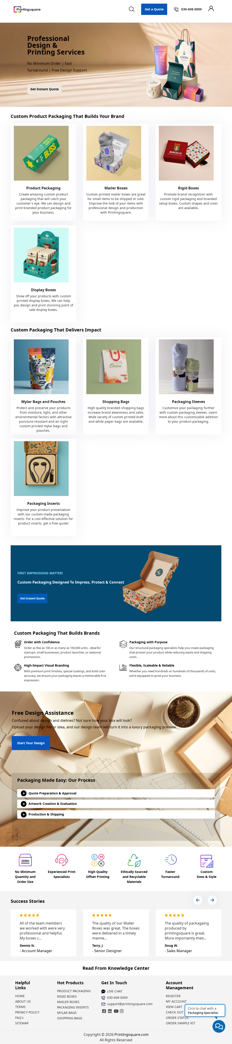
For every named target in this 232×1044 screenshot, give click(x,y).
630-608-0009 (117, 997)
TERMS (20, 1007)
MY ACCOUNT (176, 1001)
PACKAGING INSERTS (73, 1007)
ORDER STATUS (177, 1017)
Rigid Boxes (188, 188)
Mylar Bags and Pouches (43, 401)
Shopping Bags (115, 401)
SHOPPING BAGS (69, 1018)
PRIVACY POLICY (27, 1012)
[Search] (131, 9)
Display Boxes (43, 289)
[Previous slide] (197, 900)
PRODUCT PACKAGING (74, 991)
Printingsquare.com (131, 1034)
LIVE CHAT (114, 991)
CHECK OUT (175, 1012)
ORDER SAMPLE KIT (180, 1023)
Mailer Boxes (116, 188)
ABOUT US (23, 1001)
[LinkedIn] (116, 1010)
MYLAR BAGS (67, 1013)
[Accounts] (213, 9)
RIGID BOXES (67, 996)
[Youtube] (122, 1010)
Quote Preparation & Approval (52, 793)
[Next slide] (212, 900)
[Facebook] (104, 1010)
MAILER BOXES (68, 1002)
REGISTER (173, 996)
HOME (20, 996)
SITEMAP (22, 1023)
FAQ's (19, 1017)
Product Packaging (43, 188)
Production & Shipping (46, 814)
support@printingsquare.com (128, 1004)
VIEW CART (174, 1007)
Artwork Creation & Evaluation (53, 803)
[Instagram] (110, 1010)
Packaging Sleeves (188, 401)
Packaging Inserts (43, 503)
